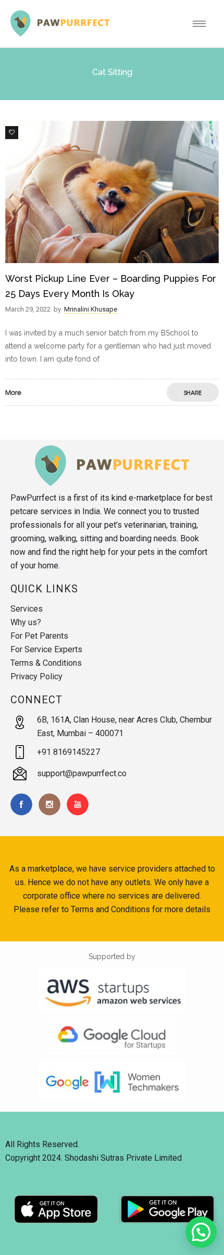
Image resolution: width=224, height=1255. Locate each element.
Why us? (25, 622)
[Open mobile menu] (203, 23)
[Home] (59, 34)
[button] (201, 1232)
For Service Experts (46, 649)
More (13, 392)
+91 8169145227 (68, 752)
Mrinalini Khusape (90, 309)
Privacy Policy (36, 676)
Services (26, 609)
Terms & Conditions (46, 663)
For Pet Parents (39, 636)
